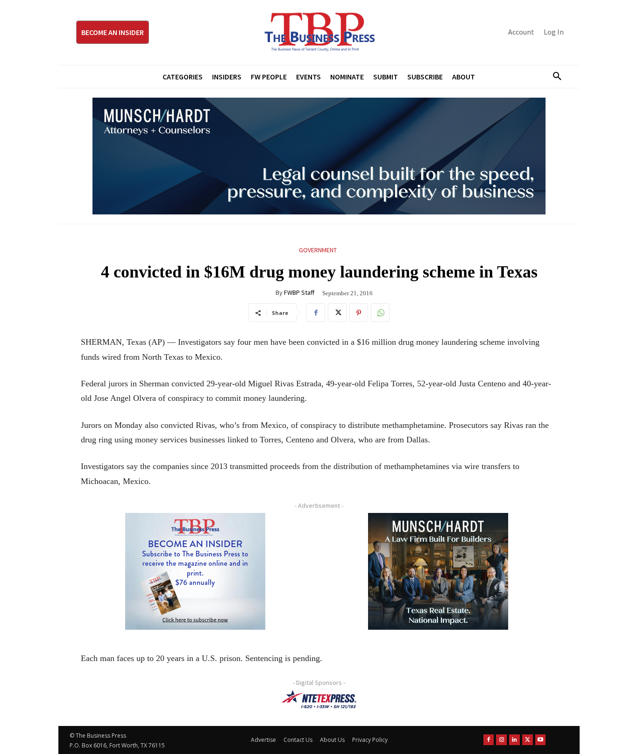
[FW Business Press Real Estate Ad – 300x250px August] (438, 571)
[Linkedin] (514, 739)
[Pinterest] (358, 312)
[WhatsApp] (380, 312)
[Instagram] (501, 739)
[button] (553, 76)
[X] (337, 312)
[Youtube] (540, 739)
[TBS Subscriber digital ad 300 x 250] (195, 571)
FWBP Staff (299, 292)
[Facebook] (315, 312)
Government (318, 250)
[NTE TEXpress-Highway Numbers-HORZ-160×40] (319, 699)
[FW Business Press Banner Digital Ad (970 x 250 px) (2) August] (319, 156)
